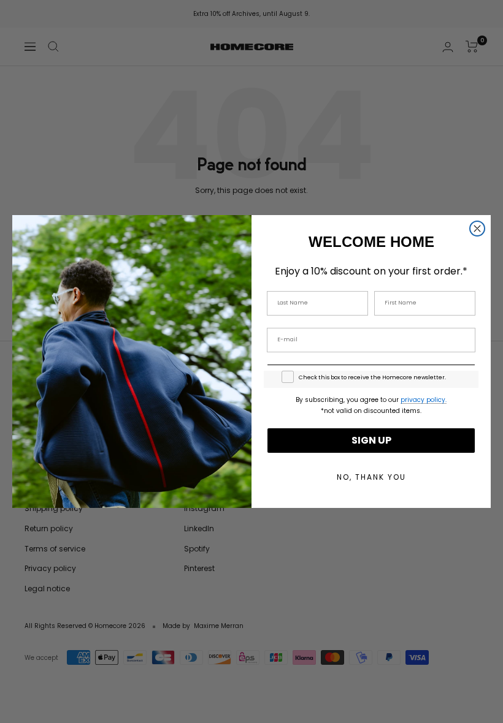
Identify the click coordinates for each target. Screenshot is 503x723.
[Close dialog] (477, 228)
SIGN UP (371, 440)
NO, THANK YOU (371, 477)
